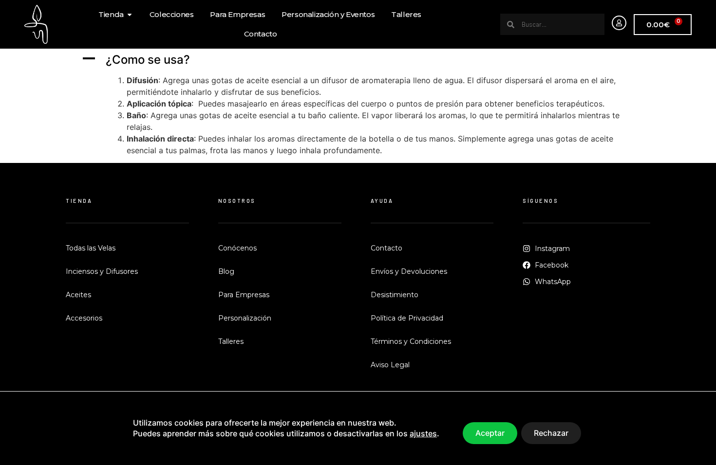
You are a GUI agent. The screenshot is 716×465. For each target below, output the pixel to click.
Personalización (244, 318)
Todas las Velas (90, 248)
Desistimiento (394, 294)
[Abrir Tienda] (129, 14)
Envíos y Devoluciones (409, 271)
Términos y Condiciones (411, 341)
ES (704, 452)
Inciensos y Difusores (102, 271)
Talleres (231, 341)
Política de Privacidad (407, 318)
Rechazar (551, 433)
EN (691, 452)
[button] (358, 60)
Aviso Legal (390, 364)
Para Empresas (243, 294)
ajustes (423, 434)
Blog (226, 271)
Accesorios (84, 318)
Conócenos (237, 248)
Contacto (386, 248)
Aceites (78, 294)
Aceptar (490, 433)
